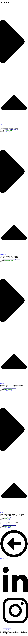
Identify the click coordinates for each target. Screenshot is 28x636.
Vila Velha (2, 383)
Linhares (2, 124)
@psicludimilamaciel (8, 390)
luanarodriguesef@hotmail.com (9, 517)
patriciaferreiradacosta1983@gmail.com (11, 259)
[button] (14, 64)
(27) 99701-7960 (8, 130)
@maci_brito (7, 131)
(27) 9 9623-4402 (8, 389)
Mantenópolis (3, 254)
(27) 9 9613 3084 (8, 518)
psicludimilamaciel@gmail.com (9, 388)
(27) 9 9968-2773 (8, 526)
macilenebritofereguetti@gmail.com (10, 129)
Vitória (1, 512)
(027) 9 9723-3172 (9, 260)
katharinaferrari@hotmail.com (9, 525)
